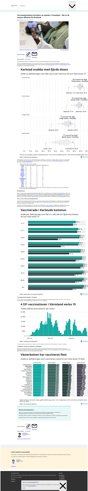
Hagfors (22, 173)
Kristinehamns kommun (49, 206)
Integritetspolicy (32, 486)
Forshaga (22, 170)
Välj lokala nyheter (72, 1)
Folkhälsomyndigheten (23, 413)
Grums (22, 171)
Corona (25, 19)
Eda (22, 167)
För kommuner (61, 478)
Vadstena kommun (34, 196)
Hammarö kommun (51, 64)
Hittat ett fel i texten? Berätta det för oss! (24, 438)
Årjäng (22, 186)
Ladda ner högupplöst (64, 49)
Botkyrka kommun (63, 64)
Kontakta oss (13, 479)
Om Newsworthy (61, 475)
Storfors (22, 181)
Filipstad (22, 169)
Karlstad (22, 175)
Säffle (22, 183)
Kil (22, 177)
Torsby (22, 184)
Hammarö (22, 174)
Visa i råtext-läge (27, 59)
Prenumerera (13, 466)
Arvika (22, 166)
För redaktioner (62, 476)
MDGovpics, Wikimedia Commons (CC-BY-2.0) (28, 49)
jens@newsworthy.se (19, 460)
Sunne (22, 182)
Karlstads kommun (20, 19)
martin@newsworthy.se (26, 434)
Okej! (24, 488)
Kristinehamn (22, 178)
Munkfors (22, 179)
